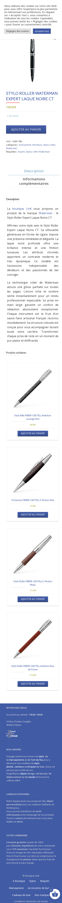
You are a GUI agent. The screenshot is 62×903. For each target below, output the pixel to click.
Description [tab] (34, 171)
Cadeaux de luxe (21, 895)
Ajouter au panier (26, 129)
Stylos (32, 881)
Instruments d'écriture (30, 144)
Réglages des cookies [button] (17, 31)
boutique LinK (22, 209)
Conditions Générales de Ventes (31, 901)
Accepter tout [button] (42, 31)
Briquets (44, 881)
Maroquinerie (16, 888)
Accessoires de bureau (40, 888)
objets (23, 773)
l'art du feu (37, 759)
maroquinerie (16, 759)
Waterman (11, 148)
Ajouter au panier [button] (33, 433)
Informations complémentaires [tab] (34, 181)
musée (31, 776)
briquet (32, 766)
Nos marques (42, 895)
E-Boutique (19, 881)
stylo (41, 756)
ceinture (19, 766)
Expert (21, 151)
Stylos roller (49, 144)
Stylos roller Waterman (38, 151)
